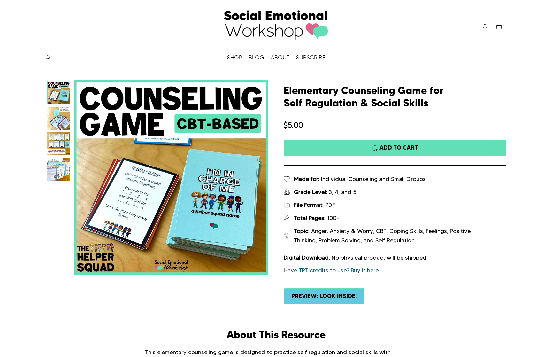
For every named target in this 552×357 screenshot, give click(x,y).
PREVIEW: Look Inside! (324, 295)
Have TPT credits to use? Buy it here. (332, 270)
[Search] (48, 57)
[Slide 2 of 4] (58, 118)
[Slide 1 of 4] (58, 92)
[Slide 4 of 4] (58, 169)
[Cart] (499, 26)
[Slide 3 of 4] (58, 143)
